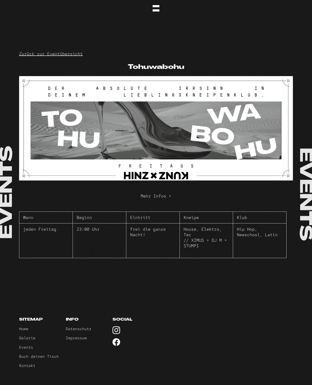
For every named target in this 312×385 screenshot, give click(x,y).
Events (26, 347)
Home (23, 328)
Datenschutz (78, 328)
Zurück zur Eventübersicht (51, 54)
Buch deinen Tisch (39, 356)
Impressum (76, 337)
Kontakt (27, 365)
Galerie (27, 337)
